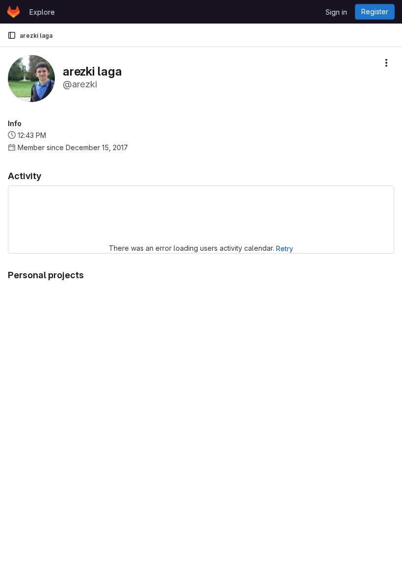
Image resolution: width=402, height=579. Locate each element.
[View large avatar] (31, 78)
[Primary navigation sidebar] (12, 35)
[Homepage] (13, 12)
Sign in (336, 12)
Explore (42, 12)
